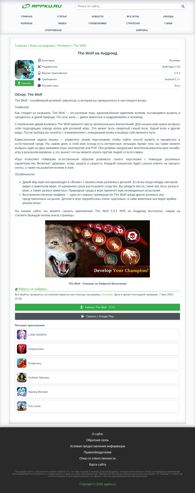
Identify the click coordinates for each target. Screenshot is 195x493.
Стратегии (133, 23)
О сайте (97, 434)
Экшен (62, 23)
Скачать (26, 83)
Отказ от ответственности (97, 458)
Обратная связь (97, 440)
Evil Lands (34, 406)
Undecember (36, 348)
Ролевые (27, 23)
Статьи (62, 16)
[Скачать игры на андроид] (42, 6)
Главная (26, 16)
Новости (97, 16)
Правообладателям (97, 452)
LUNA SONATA (37, 334)
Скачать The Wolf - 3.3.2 (100, 307)
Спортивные (53, 30)
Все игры (133, 16)
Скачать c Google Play (100, 316)
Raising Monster (38, 391)
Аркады (168, 16)
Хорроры (142, 30)
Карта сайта (97, 464)
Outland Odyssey (38, 377)
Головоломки (97, 23)
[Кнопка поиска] (183, 6)
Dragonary (34, 363)
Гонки (168, 23)
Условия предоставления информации (97, 446)
